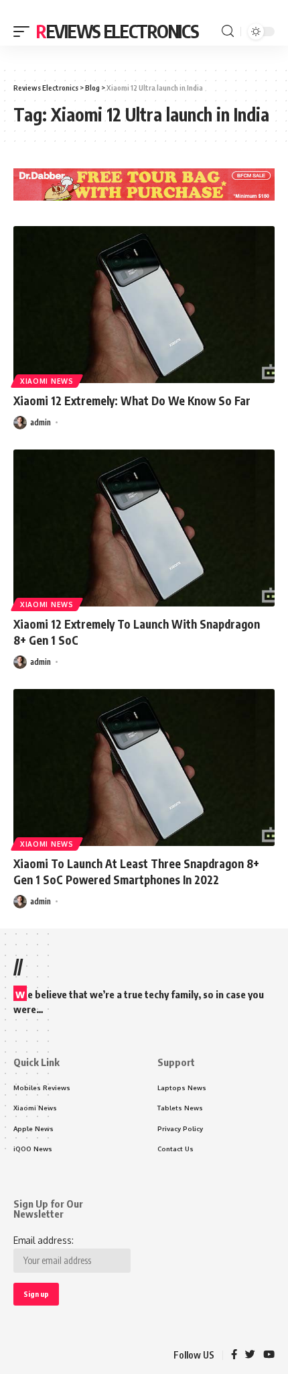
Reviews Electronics (117, 31)
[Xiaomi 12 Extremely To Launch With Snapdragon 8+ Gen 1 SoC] (144, 528)
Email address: (43, 1240)
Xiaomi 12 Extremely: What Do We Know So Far (131, 400)
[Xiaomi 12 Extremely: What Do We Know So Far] (144, 304)
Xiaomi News (47, 381)
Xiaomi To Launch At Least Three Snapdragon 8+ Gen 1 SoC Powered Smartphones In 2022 (136, 871)
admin (40, 422)
